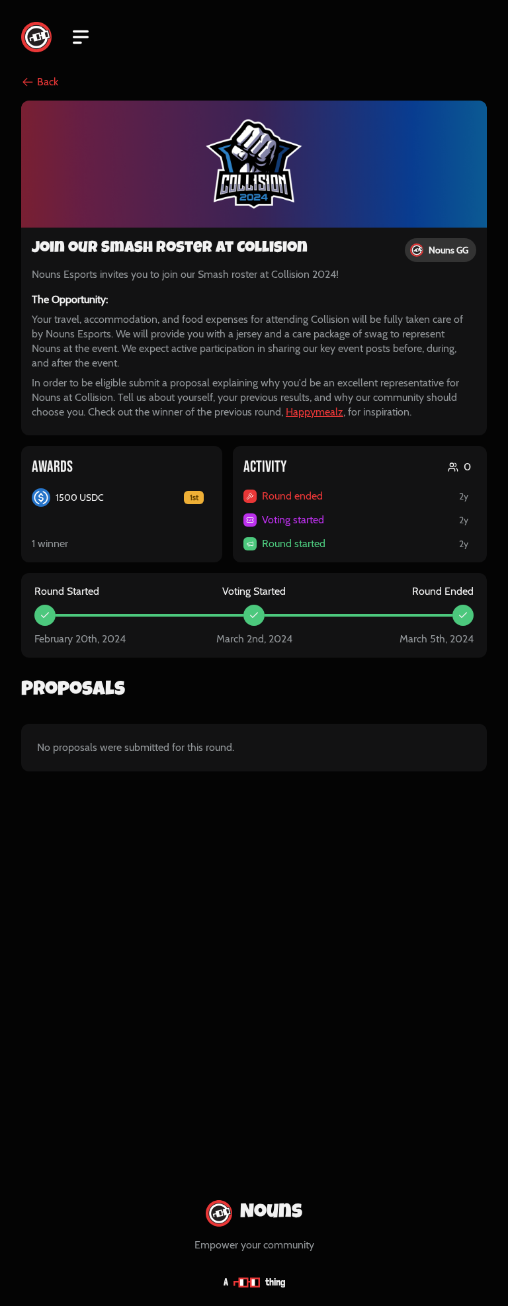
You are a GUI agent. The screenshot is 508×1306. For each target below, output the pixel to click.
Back (47, 81)
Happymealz (314, 412)
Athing (254, 1282)
